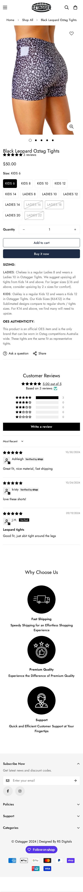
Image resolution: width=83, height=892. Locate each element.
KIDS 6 (10, 183)
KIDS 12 (60, 183)
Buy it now (41, 254)
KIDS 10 (42, 183)
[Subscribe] (75, 780)
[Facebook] (8, 791)
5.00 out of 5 (52, 384)
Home (10, 20)
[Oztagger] (41, 7)
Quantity (9, 229)
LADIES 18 (54, 204)
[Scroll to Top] (76, 871)
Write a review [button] (41, 426)
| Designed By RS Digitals (54, 841)
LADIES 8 (29, 194)
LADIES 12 (70, 194)
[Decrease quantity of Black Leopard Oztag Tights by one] (23, 229)
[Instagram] (20, 791)
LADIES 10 (49, 194)
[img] (12, 452)
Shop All (27, 20)
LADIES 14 (12, 204)
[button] (75, 7)
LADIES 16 (33, 204)
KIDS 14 (10, 194)
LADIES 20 (12, 215)
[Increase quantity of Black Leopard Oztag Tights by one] (75, 229)
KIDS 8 (26, 183)
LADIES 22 (34, 215)
